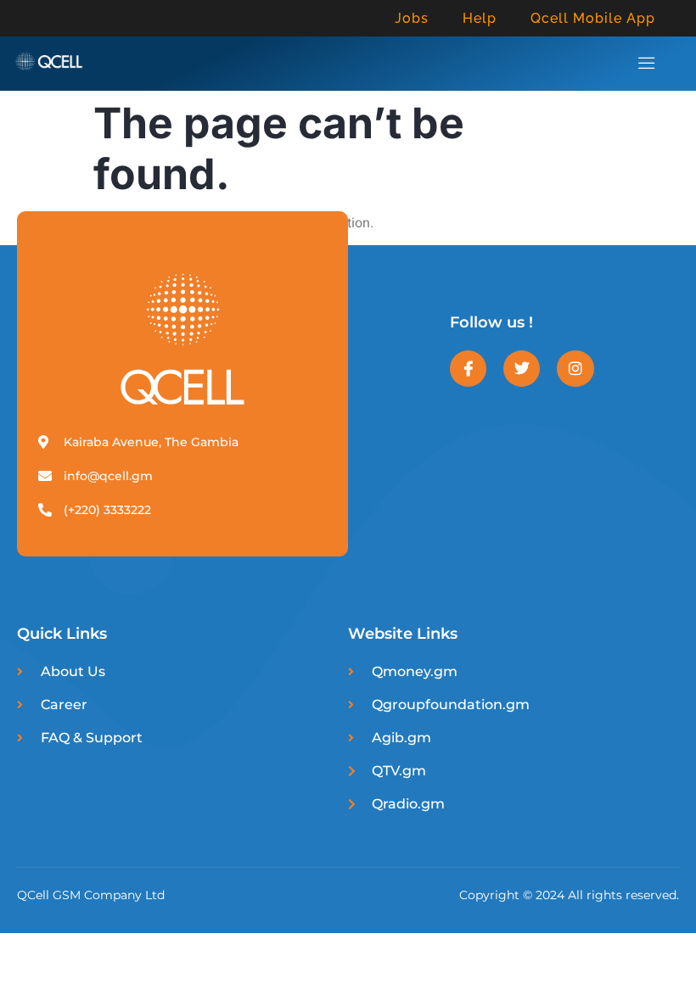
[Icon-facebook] (468, 368)
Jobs (412, 18)
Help (480, 18)
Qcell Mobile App (592, 18)
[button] (646, 63)
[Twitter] (521, 368)
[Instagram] (575, 368)
